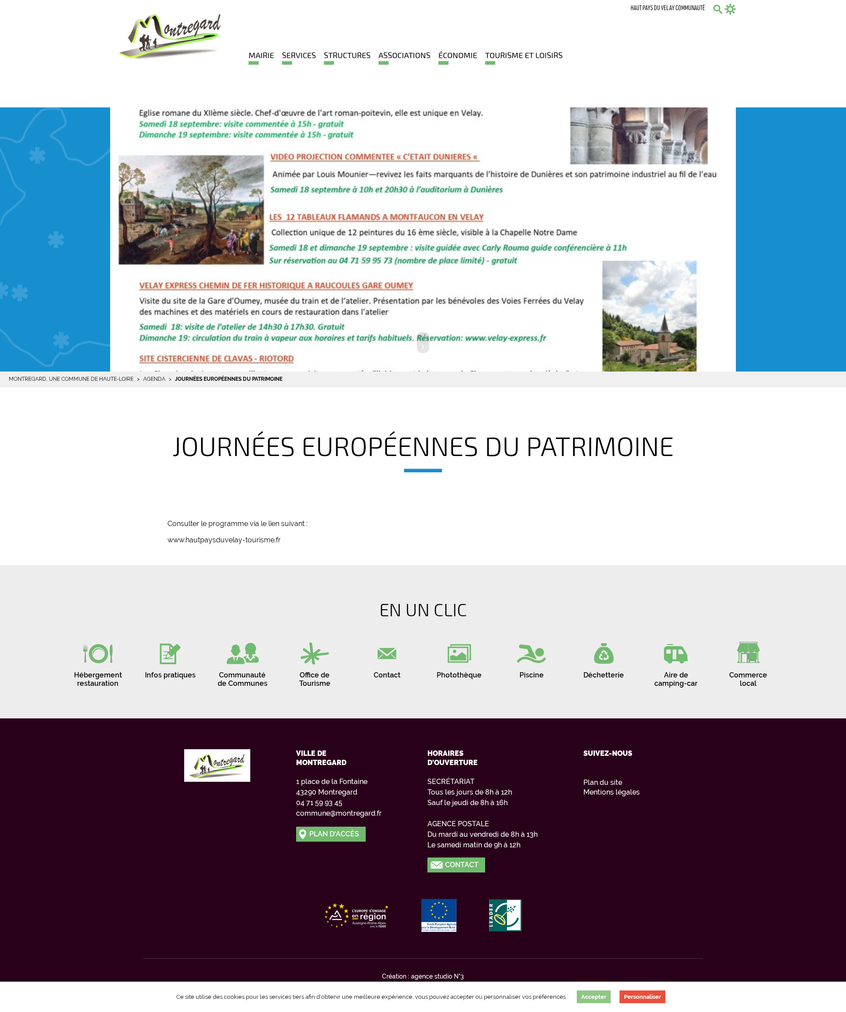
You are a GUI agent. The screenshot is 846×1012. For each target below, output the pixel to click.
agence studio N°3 (437, 976)
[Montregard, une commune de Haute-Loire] (170, 34)
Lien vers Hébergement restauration (97, 662)
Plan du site (602, 782)
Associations (404, 55)
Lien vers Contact (386, 657)
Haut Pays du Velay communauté (668, 8)
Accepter (593, 997)
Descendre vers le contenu (423, 342)
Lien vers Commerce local (748, 662)
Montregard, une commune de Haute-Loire (71, 379)
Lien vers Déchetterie (603, 657)
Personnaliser (642, 997)
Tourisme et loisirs (524, 55)
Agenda (154, 379)
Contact (462, 865)
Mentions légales (611, 792)
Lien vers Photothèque (459, 657)
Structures (347, 55)
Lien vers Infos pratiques (170, 657)
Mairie (261, 55)
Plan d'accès (334, 834)
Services (299, 55)
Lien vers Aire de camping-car (675, 662)
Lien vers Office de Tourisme (314, 662)
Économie (457, 55)
